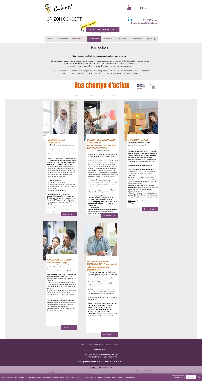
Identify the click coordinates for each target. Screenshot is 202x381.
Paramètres (178, 377)
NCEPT (75, 19)
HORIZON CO (56, 19)
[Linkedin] (130, 19)
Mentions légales (147, 373)
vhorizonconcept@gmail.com (143, 23)
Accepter (191, 377)
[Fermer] (199, 377)
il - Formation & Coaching (60, 23)
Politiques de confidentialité (143, 371)
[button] (129, 7)
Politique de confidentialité (125, 377)
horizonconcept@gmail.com (107, 354)
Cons (50, 23)
